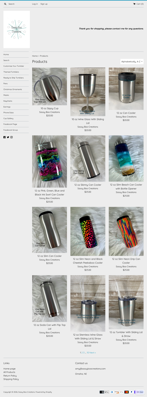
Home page (9, 368)
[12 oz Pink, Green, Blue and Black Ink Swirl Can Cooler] (49, 161)
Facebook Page (10, 124)
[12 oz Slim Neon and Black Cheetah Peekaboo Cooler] (87, 231)
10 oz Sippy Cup (49, 108)
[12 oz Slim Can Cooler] (49, 230)
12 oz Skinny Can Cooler (87, 184)
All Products (9, 372)
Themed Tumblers (11, 72)
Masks (6, 95)
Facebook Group (10, 130)
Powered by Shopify (44, 392)
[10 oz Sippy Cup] (49, 86)
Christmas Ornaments (12, 89)
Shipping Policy (11, 379)
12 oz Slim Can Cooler (49, 255)
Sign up (44, 4)
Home (6, 54)
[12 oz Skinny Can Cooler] (87, 158)
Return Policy (10, 375)
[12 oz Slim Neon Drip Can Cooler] (126, 231)
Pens (5, 83)
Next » (92, 352)
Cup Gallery (8, 118)
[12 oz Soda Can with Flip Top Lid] (49, 298)
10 (88, 352)
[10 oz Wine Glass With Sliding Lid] (87, 92)
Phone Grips (8, 112)
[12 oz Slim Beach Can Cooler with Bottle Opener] (126, 158)
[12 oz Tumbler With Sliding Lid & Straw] (126, 302)
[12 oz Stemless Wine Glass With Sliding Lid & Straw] (87, 303)
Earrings (6, 107)
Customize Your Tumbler (13, 66)
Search (6, 60)
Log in (35, 4)
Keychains (7, 101)
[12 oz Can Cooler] (126, 89)
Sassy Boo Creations (26, 392)
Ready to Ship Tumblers (13, 78)
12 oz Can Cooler (126, 112)
